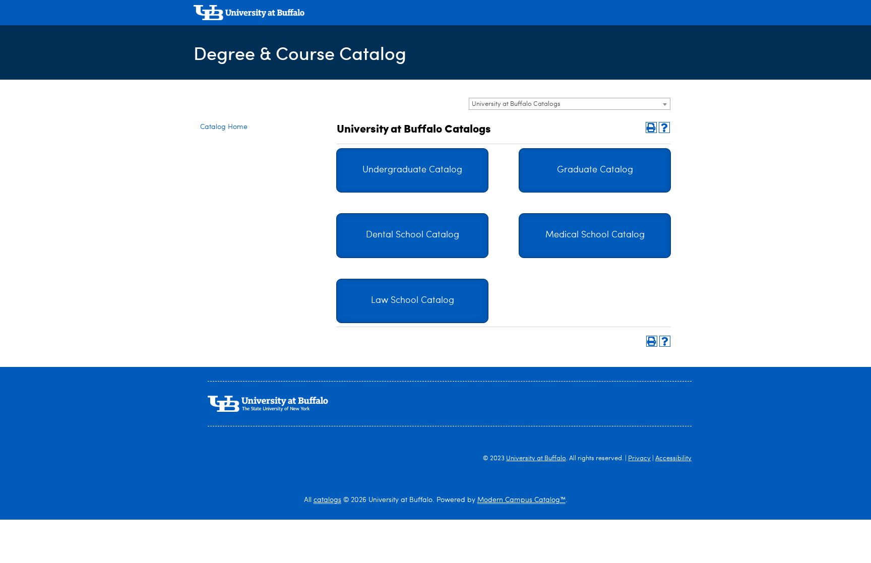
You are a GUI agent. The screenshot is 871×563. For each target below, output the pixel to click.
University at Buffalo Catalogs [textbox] (516, 104)
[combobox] (569, 104)
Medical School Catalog (595, 235)
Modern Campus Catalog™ (521, 500)
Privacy (639, 458)
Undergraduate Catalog (412, 170)
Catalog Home (223, 127)
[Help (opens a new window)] (664, 127)
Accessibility (673, 458)
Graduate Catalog (595, 170)
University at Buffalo (536, 458)
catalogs (327, 500)
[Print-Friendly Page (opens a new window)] (651, 127)
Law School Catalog (412, 300)
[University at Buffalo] (249, 14)
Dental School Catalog (412, 235)
